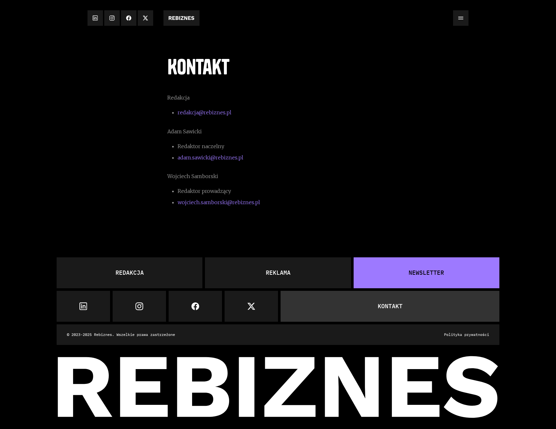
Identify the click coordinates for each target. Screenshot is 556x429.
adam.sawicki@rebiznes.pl (210, 157)
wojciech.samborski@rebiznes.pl (219, 202)
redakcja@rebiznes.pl (204, 112)
